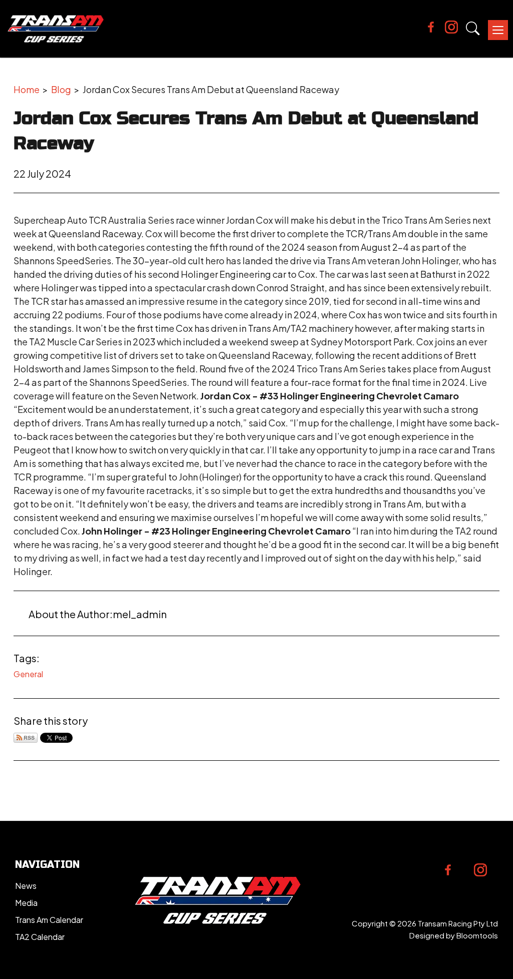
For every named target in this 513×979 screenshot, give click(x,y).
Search (472, 28)
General (28, 674)
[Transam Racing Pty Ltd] (56, 29)
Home (27, 89)
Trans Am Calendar (49, 919)
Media (26, 902)
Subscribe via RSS (26, 738)
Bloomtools (477, 935)
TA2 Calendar (40, 936)
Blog (61, 89)
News (26, 885)
